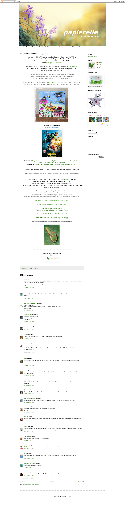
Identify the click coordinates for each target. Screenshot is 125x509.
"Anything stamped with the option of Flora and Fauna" (51, 210)
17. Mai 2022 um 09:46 (29, 422)
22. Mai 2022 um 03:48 (29, 449)
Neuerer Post (23, 481)
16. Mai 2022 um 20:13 (29, 402)
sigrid (25, 380)
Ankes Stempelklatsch (29, 292)
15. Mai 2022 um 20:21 (29, 338)
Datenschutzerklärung (64, 46)
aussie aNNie (27, 436)
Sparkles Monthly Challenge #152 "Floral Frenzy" (52, 214)
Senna (25, 343)
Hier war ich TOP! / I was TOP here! (34, 46)
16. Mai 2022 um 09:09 (29, 375)
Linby (25, 370)
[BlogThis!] (32, 268)
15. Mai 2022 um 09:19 (29, 298)
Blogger (69, 496)
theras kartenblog (28, 314)
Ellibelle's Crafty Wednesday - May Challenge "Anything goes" (52, 217)
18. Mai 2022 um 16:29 (29, 440)
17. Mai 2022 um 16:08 (29, 432)
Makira (25, 445)
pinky (25, 453)
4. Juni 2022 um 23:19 (29, 467)
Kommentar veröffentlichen (28, 478)
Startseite (22, 46)
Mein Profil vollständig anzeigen (98, 66)
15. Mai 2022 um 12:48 (29, 310)
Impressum (54, 46)
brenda (25, 358)
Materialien (47, 46)
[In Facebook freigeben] (36, 268)
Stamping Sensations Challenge (52, 208)
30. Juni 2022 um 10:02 (29, 475)
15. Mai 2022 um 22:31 (29, 354)
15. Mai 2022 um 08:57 (29, 287)
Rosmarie (26, 472)
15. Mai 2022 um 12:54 (29, 321)
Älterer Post (81, 481)
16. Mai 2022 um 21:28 (29, 412)
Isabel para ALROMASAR (30, 303)
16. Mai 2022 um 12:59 (29, 385)
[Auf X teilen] (34, 268)
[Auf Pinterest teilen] (37, 268)
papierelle (99, 62)
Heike (25, 406)
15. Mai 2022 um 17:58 (29, 330)
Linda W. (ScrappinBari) (29, 398)
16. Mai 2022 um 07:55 (29, 365)
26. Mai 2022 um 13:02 (29, 458)
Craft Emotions (64, 179)
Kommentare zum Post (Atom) (32, 484)
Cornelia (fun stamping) (29, 463)
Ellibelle (25, 426)
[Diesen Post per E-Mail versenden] (31, 268)
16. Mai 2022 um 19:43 (29, 393)
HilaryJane (26, 389)
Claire (25, 416)
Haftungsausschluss (76, 46)
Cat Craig (26, 334)
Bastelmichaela (27, 326)
